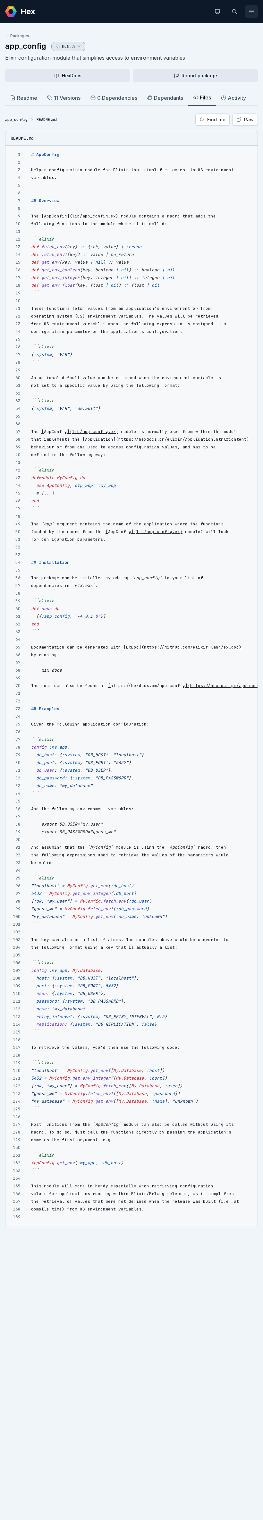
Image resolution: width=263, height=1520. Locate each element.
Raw (249, 119)
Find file (216, 119)
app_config (25, 46)
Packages (19, 35)
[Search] (234, 11)
